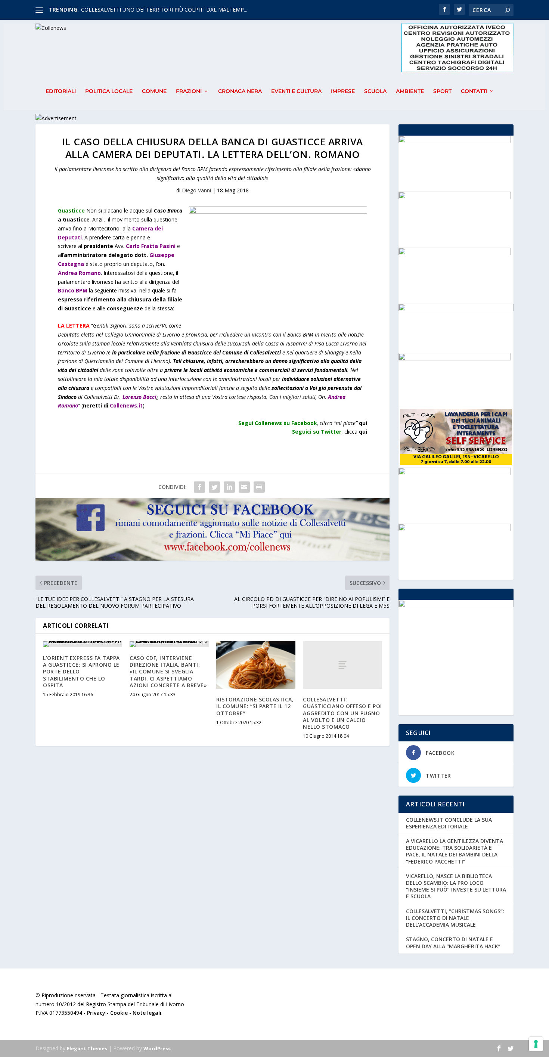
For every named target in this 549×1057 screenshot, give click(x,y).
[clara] (454, 141)
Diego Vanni (196, 190)
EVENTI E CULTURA (296, 91)
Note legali (147, 1012)
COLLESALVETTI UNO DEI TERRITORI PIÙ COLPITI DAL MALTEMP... (164, 9)
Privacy (96, 1012)
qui (363, 423)
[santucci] (454, 197)
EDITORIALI (61, 91)
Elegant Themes (87, 1048)
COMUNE (154, 91)
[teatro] (454, 253)
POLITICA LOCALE (109, 91)
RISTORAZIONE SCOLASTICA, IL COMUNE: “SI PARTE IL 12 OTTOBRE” (255, 706)
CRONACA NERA (240, 91)
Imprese (343, 91)
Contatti (474, 91)
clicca (355, 431)
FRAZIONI (189, 91)
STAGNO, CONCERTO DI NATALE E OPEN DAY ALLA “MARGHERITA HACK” (453, 942)
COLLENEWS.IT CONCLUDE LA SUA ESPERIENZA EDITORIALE (449, 823)
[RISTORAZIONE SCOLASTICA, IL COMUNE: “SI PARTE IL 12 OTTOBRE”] (255, 665)
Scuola (375, 91)
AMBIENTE (410, 91)
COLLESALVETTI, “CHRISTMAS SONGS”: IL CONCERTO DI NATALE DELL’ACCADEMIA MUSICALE (455, 918)
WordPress (157, 1048)
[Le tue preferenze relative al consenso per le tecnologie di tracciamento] (536, 1044)
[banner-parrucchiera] (454, 358)
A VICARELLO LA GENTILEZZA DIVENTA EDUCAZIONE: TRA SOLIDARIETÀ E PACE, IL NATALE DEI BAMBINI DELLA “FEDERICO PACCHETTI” (454, 851)
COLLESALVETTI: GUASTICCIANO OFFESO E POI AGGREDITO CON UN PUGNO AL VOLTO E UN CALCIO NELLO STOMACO (342, 713)
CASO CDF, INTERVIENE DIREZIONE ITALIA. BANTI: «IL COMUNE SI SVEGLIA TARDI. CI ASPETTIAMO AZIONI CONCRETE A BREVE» (168, 671)
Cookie (119, 1012)
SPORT (442, 91)
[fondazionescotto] (454, 529)
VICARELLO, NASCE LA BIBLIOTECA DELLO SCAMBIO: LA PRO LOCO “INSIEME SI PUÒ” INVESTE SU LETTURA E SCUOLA (456, 886)
